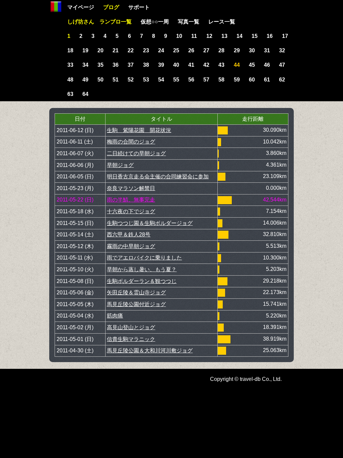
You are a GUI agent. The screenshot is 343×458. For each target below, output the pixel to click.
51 (116, 79)
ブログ (111, 7)
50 (100, 79)
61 (267, 79)
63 (70, 94)
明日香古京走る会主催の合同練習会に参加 (158, 176)
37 (131, 65)
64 (85, 94)
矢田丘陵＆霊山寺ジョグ (136, 292)
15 (255, 36)
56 (191, 79)
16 (270, 36)
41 (191, 65)
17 (285, 36)
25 (176, 50)
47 (282, 65)
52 (131, 79)
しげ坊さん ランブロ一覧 (99, 21)
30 (252, 50)
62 (282, 79)
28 (221, 50)
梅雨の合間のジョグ (131, 142)
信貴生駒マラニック (131, 339)
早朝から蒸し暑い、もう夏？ (142, 269)
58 (221, 79)
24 (161, 50)
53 (146, 79)
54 (161, 79)
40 (176, 65)
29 (237, 50)
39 (161, 65)
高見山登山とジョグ (131, 327)
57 (206, 79)
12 (209, 36)
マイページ (80, 7)
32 (282, 50)
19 (85, 50)
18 (70, 50)
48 (70, 79)
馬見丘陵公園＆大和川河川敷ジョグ (150, 350)
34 (85, 65)
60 (252, 79)
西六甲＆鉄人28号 (128, 234)
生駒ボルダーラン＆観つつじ (142, 281)
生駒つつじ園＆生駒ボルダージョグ (150, 223)
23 (146, 50)
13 (224, 36)
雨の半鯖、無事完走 (131, 200)
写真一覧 (188, 21)
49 (85, 79)
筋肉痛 (115, 316)
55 (176, 79)
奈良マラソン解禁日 (131, 188)
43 (221, 65)
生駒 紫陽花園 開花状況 (139, 130)
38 (146, 65)
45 (252, 65)
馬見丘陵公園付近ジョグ (136, 304)
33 (70, 65)
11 (194, 36)
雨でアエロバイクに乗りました (144, 258)
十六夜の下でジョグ (131, 211)
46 (267, 65)
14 (239, 36)
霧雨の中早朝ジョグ (131, 246)
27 (206, 50)
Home (56, 6)
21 (116, 50)
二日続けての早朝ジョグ (136, 153)
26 (191, 50)
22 (131, 50)
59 (237, 79)
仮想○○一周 (155, 21)
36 (116, 65)
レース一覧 (221, 21)
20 (100, 50)
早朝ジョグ (120, 165)
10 (179, 36)
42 (206, 65)
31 (267, 50)
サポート (139, 7)
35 (100, 65)
